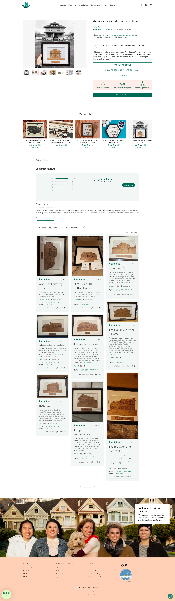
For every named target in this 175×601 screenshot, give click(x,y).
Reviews (113, 5)
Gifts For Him (27, 574)
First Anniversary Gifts (96, 577)
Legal (57, 577)
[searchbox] (42, 227)
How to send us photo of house (122, 70)
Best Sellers (83, 5)
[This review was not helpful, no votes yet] (64, 308)
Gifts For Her (27, 577)
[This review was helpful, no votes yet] (61, 308)
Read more (112, 354)
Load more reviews (87, 488)
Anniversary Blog (94, 574)
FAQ (57, 568)
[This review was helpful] (131, 477)
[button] (170, 596)
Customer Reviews (62, 574)
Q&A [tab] (45, 160)
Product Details (122, 65)
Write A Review (128, 185)
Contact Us (59, 571)
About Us (92, 568)
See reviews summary (123, 30)
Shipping (122, 75)
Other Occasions (96, 5)
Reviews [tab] (39, 160)
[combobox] (60, 227)
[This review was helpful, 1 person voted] (61, 432)
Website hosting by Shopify (87, 594)
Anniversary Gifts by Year (31, 568)
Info (106, 5)
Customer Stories (94, 571)
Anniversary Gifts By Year (68, 5)
